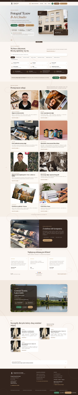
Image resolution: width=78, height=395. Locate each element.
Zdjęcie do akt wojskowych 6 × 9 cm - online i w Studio (23, 175)
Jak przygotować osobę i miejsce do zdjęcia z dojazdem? (58, 331)
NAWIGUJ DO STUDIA (15, 385)
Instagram (62, 379)
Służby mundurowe (57, 57)
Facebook (59, 379)
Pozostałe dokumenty (14, 59)
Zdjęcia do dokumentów (35, 3)
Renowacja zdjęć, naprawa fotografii (50, 175)
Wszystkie (12, 57)
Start (30, 3)
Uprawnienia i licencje (41, 57)
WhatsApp (15, 25)
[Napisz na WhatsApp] (52, 4)
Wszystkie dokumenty (51, 51)
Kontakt (49, 3)
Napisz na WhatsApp (58, 377)
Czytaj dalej (24, 337)
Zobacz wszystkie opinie (62, 273)
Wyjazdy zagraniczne (49, 57)
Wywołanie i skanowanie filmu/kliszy (50, 143)
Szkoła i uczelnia (33, 57)
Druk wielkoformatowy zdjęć (19, 143)
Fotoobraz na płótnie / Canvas (19, 206)
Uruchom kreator (47, 240)
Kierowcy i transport (26, 57)
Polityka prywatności (61, 390)
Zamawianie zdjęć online (40, 377)
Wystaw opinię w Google (59, 384)
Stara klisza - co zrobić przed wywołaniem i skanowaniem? (28, 331)
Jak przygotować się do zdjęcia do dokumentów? (29, 344)
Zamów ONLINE (64, 3)
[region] (39, 264)
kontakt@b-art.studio (58, 375)
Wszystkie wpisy (49, 325)
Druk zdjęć (42, 3)
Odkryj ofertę (39, 41)
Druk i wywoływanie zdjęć (47, 113)
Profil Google (55, 379)
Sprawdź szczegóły (15, 117)
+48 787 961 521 (57, 374)
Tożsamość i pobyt (18, 57)
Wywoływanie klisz (39, 378)
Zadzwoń (57, 3)
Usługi (46, 3)
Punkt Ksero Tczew (45, 206)
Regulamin (66, 390)
